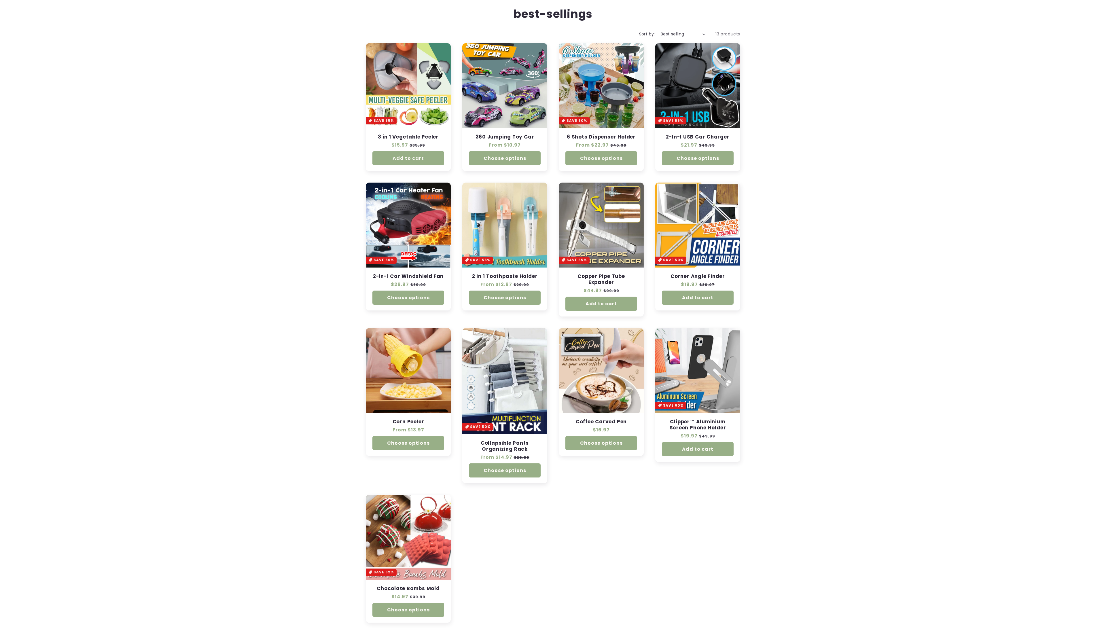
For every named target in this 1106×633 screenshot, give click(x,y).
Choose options (505, 158)
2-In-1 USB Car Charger (697, 137)
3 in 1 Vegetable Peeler (408, 137)
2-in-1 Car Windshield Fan (408, 276)
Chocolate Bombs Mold (408, 588)
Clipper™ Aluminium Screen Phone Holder (698, 425)
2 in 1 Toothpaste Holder (505, 276)
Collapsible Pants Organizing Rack (505, 446)
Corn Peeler (408, 422)
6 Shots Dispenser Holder (601, 137)
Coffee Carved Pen (601, 422)
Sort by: (647, 34)
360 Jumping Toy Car (505, 137)
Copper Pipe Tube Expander (601, 279)
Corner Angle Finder (698, 276)
